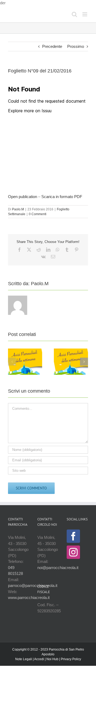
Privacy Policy (71, 659)
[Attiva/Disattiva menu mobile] (85, 14)
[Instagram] (73, 552)
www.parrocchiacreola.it (29, 597)
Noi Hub (52, 659)
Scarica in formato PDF (61, 196)
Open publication (22, 196)
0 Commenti (37, 214)
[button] (12, 362)
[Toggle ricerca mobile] (74, 14)
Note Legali (23, 659)
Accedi (39, 659)
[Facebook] (73, 536)
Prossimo (75, 46)
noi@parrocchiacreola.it (57, 567)
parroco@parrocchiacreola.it (32, 585)
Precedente (52, 46)
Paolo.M (18, 209)
